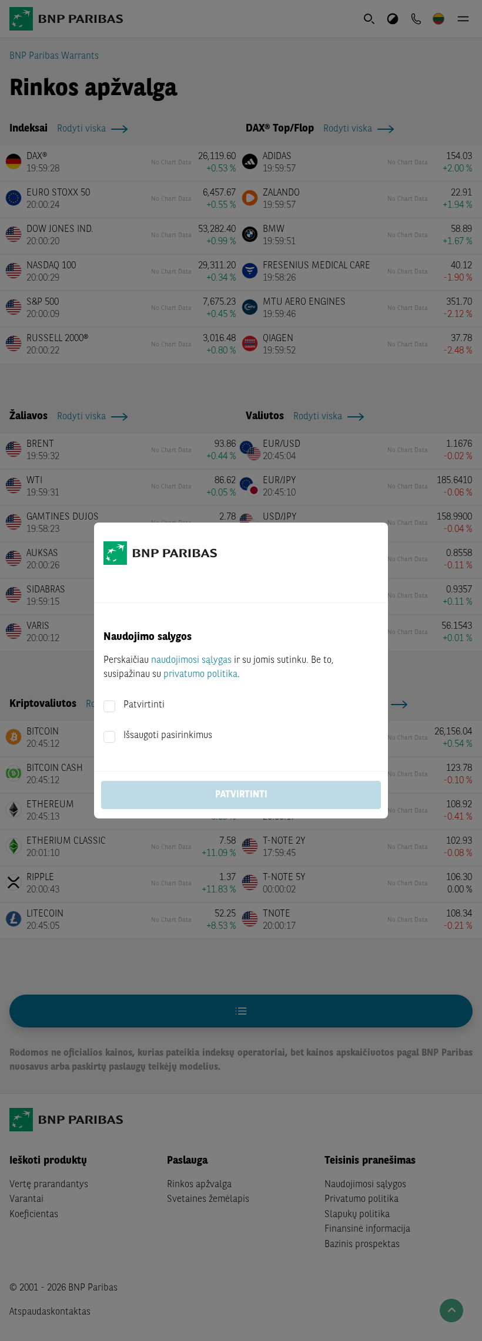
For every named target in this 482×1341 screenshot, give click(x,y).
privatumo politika (200, 674)
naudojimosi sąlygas (191, 660)
